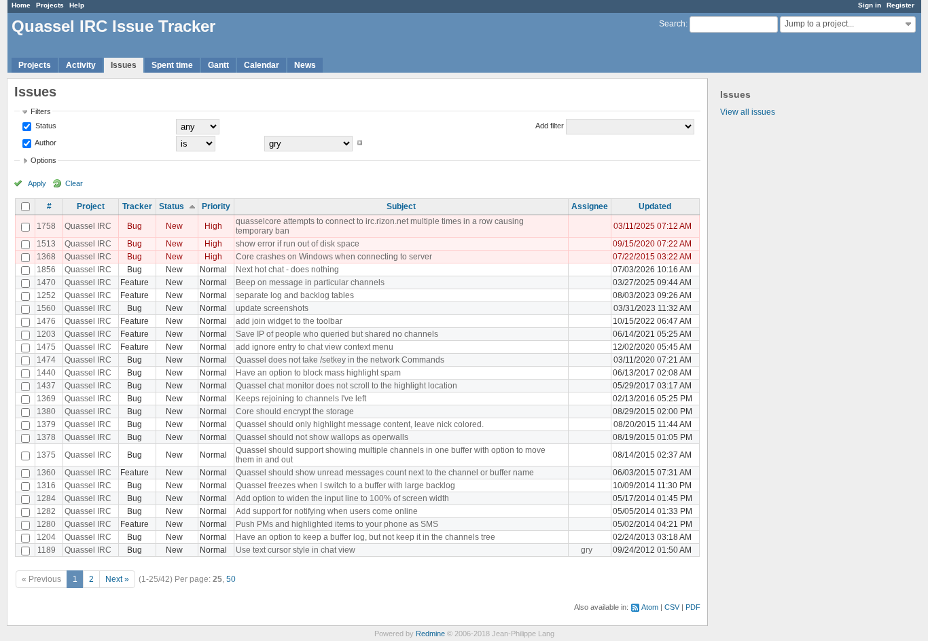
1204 (46, 537)
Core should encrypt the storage (295, 411)
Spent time (172, 65)
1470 (46, 282)
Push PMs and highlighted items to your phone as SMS (337, 524)
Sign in (869, 5)
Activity (81, 65)
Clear (74, 183)
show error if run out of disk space (297, 244)
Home (21, 5)
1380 (46, 411)
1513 (46, 244)
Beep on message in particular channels (310, 282)
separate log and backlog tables (295, 295)
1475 (46, 347)
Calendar (261, 65)
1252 (46, 295)
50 (231, 579)
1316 (46, 485)
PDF (692, 607)
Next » (117, 579)
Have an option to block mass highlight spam (318, 373)
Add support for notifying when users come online (327, 511)
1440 (46, 373)
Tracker (137, 206)
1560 (46, 308)
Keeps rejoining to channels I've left (301, 398)
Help (76, 5)
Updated (655, 206)
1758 (46, 226)
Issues (124, 65)
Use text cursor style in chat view (295, 550)
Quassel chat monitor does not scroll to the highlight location (346, 385)
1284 (46, 498)
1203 (46, 334)
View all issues (747, 112)
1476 (46, 321)
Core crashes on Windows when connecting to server (334, 256)
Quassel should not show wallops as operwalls (322, 437)
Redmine (430, 633)
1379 (46, 424)
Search (672, 24)
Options (43, 160)
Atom (649, 607)
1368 (46, 256)
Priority (216, 206)
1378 (46, 437)
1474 (46, 360)
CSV (671, 607)
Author (44, 143)
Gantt (218, 65)
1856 (46, 269)
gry (586, 550)
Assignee (589, 206)
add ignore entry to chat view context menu (314, 347)
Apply (37, 183)
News (305, 65)
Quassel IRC (88, 226)
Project (91, 206)
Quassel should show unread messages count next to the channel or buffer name (385, 472)
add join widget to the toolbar (289, 321)
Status (44, 126)
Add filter (549, 126)
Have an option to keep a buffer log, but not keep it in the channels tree (365, 537)
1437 (46, 385)
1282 (46, 511)
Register (900, 5)
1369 (46, 398)
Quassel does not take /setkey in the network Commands (340, 360)
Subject (401, 206)
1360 (46, 472)
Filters (41, 111)
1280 (46, 524)
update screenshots (272, 308)
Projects (50, 5)
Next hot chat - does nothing (287, 269)
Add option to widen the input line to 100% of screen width (342, 498)
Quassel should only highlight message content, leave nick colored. (360, 424)
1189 (46, 550)
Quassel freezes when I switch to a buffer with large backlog (345, 485)
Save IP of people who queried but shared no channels (337, 334)
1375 (46, 455)
